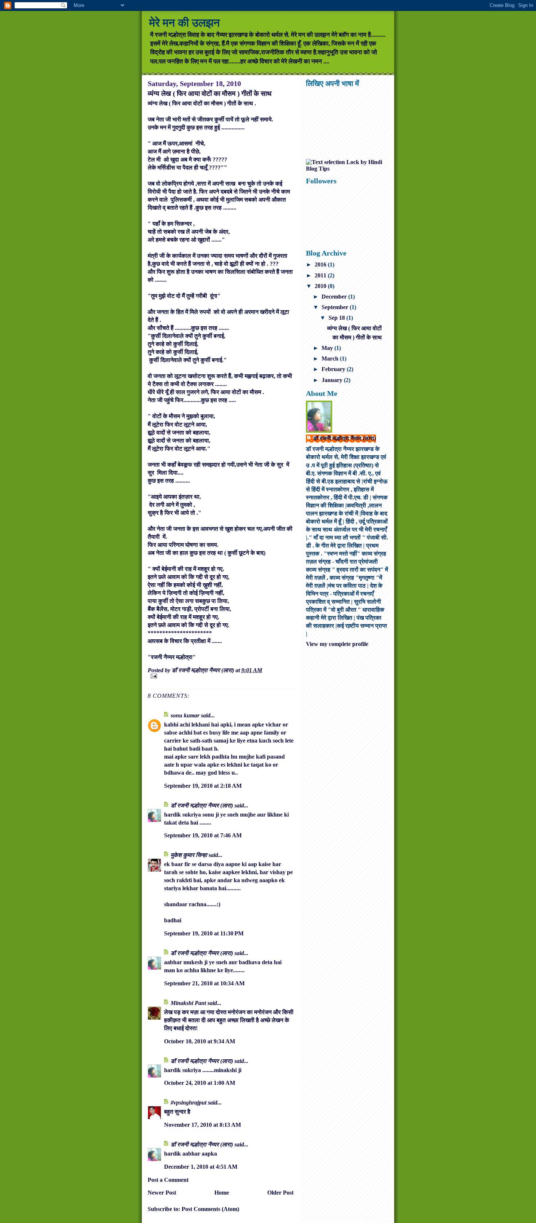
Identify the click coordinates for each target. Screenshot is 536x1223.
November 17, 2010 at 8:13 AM (202, 1125)
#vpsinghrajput (188, 1102)
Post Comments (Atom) (210, 1209)
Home (221, 1192)
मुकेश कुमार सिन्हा (189, 855)
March (331, 358)
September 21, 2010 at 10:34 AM (204, 983)
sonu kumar (185, 715)
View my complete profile (337, 644)
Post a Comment (168, 1180)
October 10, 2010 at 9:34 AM (199, 1041)
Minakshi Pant (188, 1003)
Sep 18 (337, 318)
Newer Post (162, 1192)
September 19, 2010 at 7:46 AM (203, 835)
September (336, 307)
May (328, 348)
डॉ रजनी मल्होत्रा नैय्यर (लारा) (202, 805)
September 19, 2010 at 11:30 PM (204, 933)
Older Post (280, 1192)
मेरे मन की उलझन (184, 22)
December (335, 296)
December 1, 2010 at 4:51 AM (200, 1167)
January (333, 380)
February (334, 369)
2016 (321, 264)
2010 (321, 286)
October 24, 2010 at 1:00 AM (199, 1083)
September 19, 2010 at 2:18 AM (203, 786)
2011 (321, 275)
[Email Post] (221, 676)
